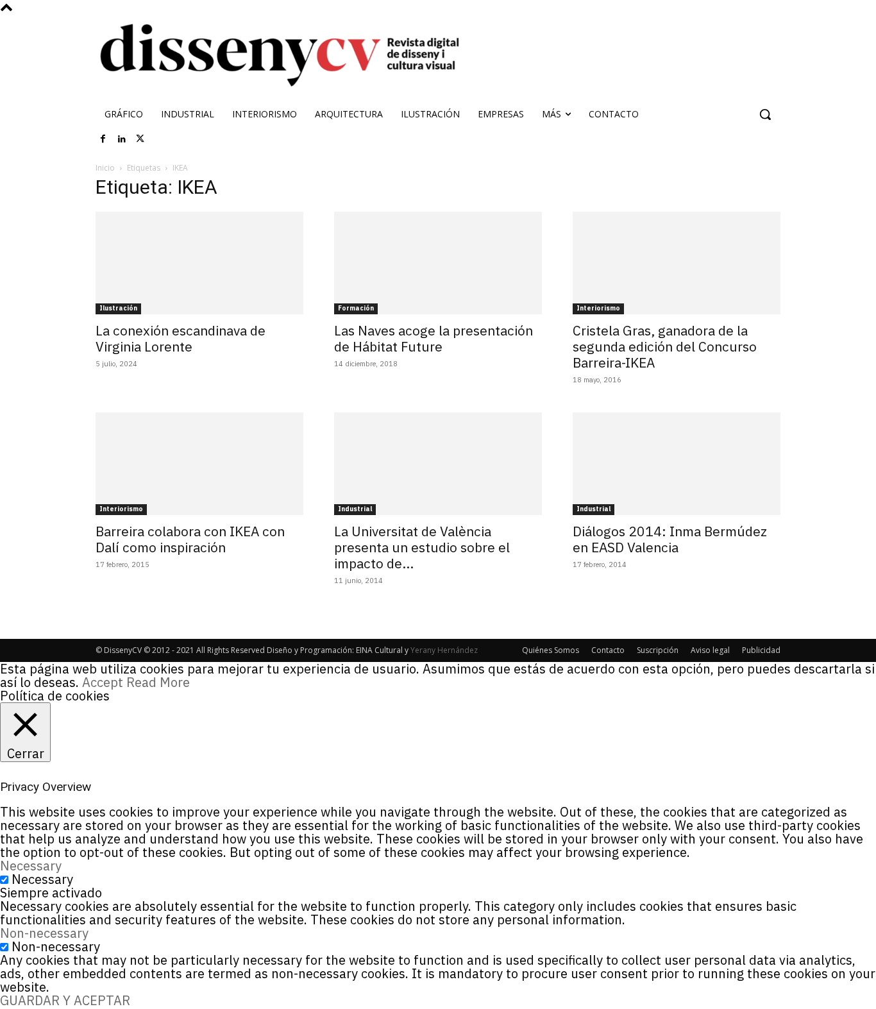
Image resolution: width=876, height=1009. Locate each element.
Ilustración (118, 308)
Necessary (42, 879)
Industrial (355, 509)
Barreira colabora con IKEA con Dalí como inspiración (190, 539)
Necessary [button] (31, 865)
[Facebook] (103, 139)
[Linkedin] (122, 139)
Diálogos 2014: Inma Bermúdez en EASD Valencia (670, 539)
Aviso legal (710, 650)
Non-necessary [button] (44, 933)
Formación (356, 308)
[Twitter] (140, 139)
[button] (765, 114)
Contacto (608, 650)
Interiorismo (598, 308)
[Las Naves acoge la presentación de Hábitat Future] (438, 263)
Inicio (105, 167)
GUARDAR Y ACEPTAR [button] (65, 1000)
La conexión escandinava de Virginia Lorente (180, 338)
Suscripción (657, 650)
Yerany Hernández (444, 650)
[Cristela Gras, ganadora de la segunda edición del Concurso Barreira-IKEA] (676, 263)
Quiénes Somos (550, 650)
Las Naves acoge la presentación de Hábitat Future (433, 338)
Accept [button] (102, 682)
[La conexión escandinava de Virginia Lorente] (199, 263)
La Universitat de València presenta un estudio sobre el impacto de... (422, 547)
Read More (158, 682)
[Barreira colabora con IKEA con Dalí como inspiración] (199, 463)
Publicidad (761, 650)
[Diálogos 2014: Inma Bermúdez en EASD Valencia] (676, 463)
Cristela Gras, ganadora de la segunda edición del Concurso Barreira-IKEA (665, 346)
